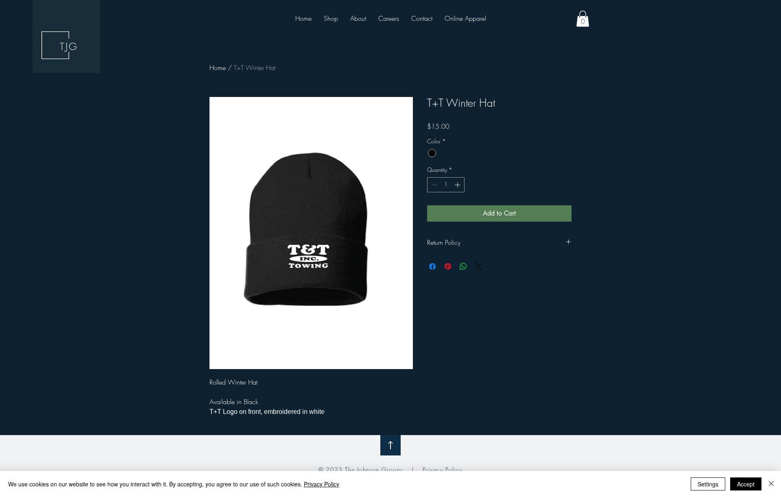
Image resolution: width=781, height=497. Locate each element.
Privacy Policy (442, 469)
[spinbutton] (445, 185)
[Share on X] (479, 266)
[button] (582, 18)
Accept (746, 484)
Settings (708, 484)
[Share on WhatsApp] (463, 266)
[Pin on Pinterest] (448, 266)
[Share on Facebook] (432, 266)
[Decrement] (433, 185)
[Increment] (458, 185)
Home (217, 67)
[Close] (771, 483)
